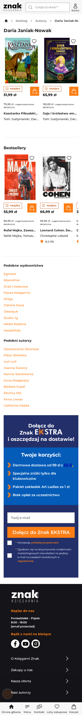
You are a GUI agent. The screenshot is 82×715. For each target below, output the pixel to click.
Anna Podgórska (16, 380)
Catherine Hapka (16, 405)
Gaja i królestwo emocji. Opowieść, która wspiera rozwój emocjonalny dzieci (60, 113)
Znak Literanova (16, 286)
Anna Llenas (13, 399)
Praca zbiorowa (15, 355)
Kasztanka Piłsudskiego (21, 113)
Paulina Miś (12, 393)
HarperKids (12, 330)
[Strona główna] (13, 7)
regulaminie (25, 561)
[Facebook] (15, 644)
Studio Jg (11, 318)
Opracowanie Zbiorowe (21, 349)
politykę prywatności (45, 542)
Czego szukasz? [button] (46, 7)
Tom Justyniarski (16, 119)
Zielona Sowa (14, 305)
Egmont (10, 274)
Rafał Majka (12, 235)
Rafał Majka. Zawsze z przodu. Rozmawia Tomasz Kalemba (20, 230)
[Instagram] (35, 644)
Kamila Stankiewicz (18, 374)
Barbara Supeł (14, 386)
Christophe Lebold (54, 235)
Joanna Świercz (15, 368)
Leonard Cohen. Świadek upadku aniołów (56, 230)
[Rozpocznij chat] (7, 693)
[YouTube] (25, 644)
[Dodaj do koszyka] (34, 91)
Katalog (21, 21)
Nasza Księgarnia (17, 292)
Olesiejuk (11, 311)
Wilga (8, 299)
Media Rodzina (15, 324)
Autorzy (41, 21)
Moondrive (12, 280)
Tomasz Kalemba (36, 235)
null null (10, 361)
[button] (27, 708)
